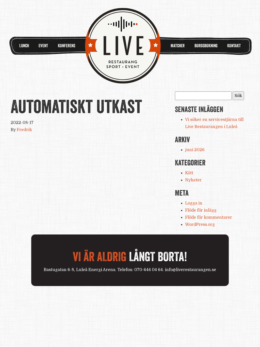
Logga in (193, 203)
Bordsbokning (206, 46)
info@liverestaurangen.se (190, 269)
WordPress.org (200, 224)
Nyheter (193, 180)
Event (43, 46)
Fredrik (24, 130)
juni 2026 (195, 150)
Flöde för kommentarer (208, 217)
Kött (189, 173)
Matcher (178, 46)
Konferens (66, 46)
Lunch (24, 46)
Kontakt (234, 46)
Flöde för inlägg (201, 210)
